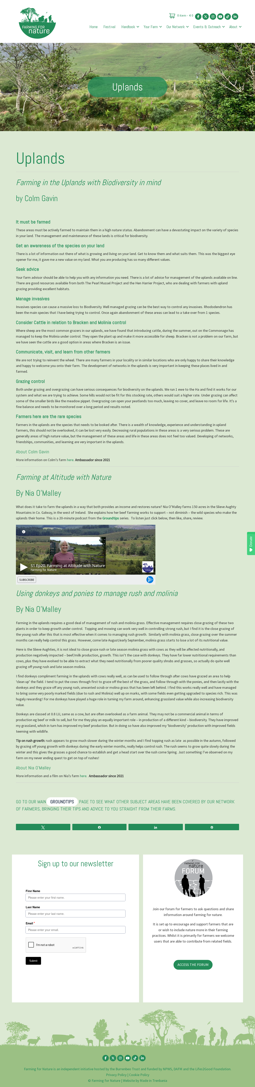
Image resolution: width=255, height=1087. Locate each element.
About (233, 26)
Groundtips (111, 518)
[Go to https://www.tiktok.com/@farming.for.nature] (228, 16)
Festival (109, 26)
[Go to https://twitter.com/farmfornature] (205, 16)
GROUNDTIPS (62, 801)
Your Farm (151, 26)
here (70, 460)
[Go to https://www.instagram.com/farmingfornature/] (213, 16)
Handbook (128, 26)
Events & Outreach (207, 26)
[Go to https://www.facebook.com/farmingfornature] (198, 16)
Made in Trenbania (153, 1080)
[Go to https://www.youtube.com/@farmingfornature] (220, 16)
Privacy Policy (116, 1074)
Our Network (175, 26)
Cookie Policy (139, 1074)
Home (93, 26)
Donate (251, 541)
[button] (138, 27)
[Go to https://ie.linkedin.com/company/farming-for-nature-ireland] (235, 16)
